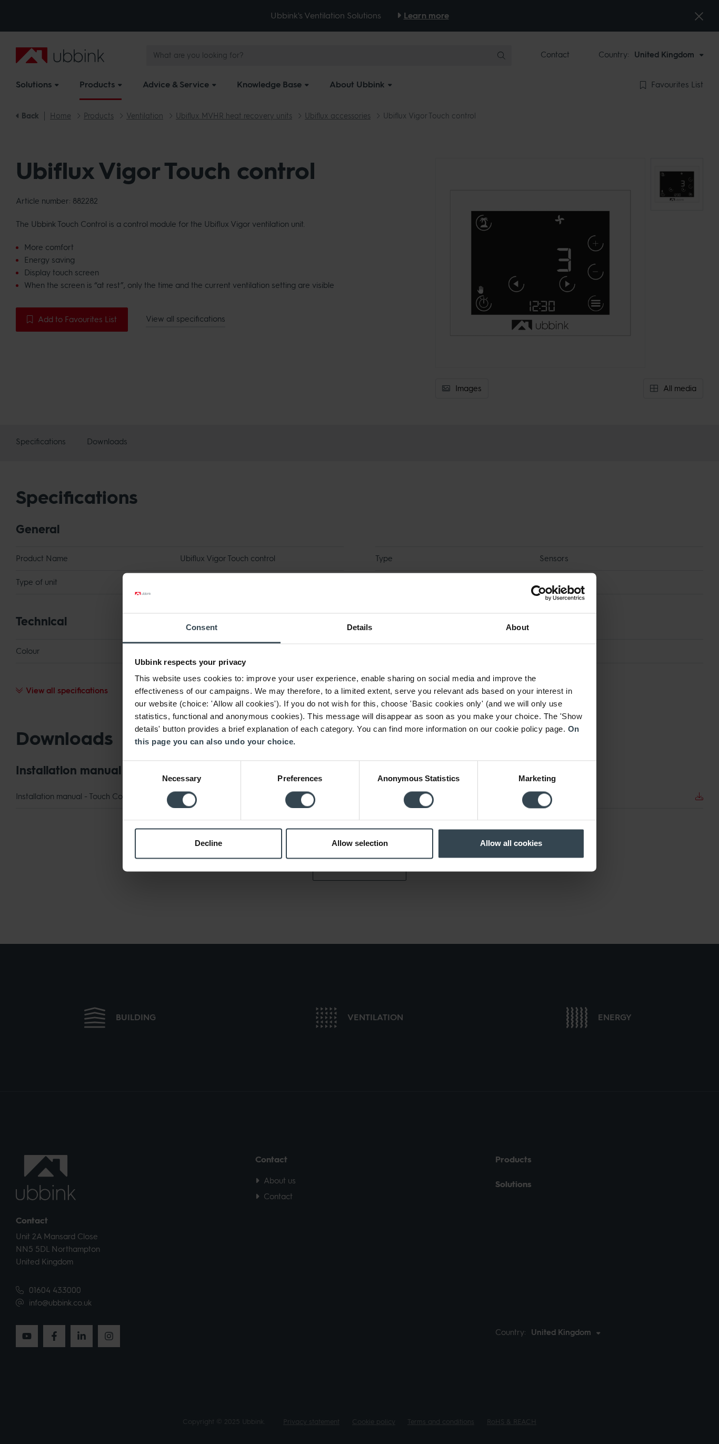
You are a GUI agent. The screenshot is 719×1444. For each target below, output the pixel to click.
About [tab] (517, 627)
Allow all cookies (511, 843)
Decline (208, 843)
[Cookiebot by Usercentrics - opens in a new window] (539, 593)
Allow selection (360, 843)
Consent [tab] (201, 627)
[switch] (300, 799)
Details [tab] (360, 627)
